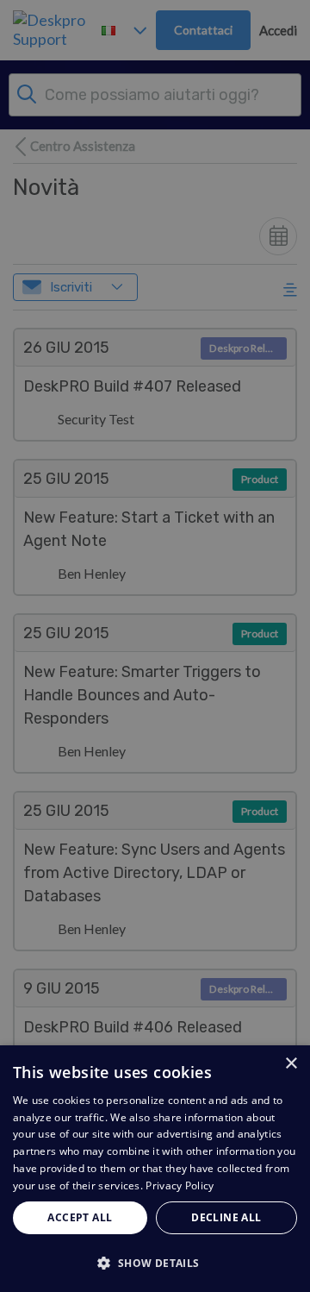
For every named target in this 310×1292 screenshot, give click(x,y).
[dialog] (155, 1168)
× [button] (290, 1063)
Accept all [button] (79, 1217)
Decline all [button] (226, 1217)
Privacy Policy (180, 1185)
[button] (155, 1262)
